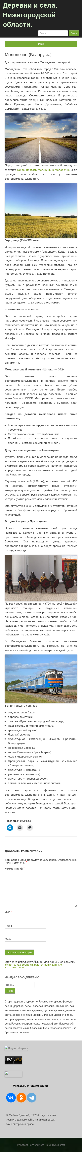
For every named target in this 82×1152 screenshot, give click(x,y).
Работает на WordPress (30, 1144)
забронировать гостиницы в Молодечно (43, 170)
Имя (8, 912)
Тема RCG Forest (55, 1144)
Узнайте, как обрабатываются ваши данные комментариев (33, 965)
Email (9, 926)
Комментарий (14, 868)
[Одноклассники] (21, 1097)
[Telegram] (31, 1097)
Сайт (8, 939)
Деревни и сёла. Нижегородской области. (30, 14)
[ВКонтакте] (11, 1097)
